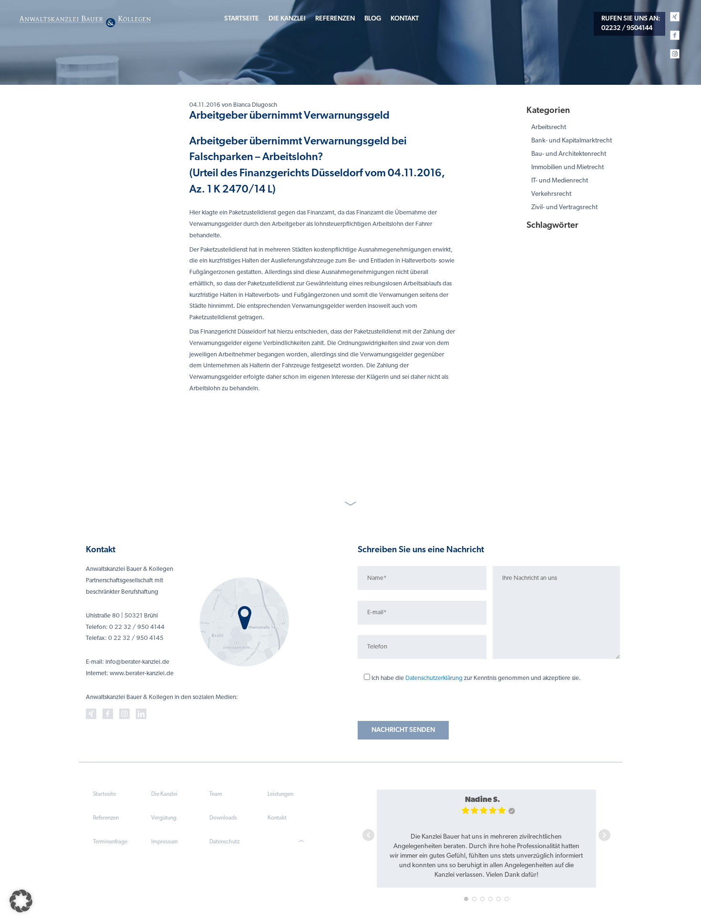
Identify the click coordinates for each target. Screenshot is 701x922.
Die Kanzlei (287, 18)
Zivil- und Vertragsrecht (564, 207)
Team (215, 794)
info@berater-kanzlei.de (137, 662)
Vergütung (163, 818)
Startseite (241, 18)
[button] (21, 901)
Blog (372, 18)
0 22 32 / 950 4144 (137, 627)
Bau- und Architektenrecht (568, 154)
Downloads (223, 818)
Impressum (164, 842)
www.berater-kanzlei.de (142, 673)
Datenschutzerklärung (434, 678)
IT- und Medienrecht (559, 180)
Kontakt (405, 18)
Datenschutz (224, 842)
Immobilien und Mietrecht (567, 167)
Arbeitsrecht (548, 127)
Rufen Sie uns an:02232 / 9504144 (630, 23)
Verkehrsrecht (551, 194)
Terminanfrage (110, 842)
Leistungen (280, 794)
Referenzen (335, 18)
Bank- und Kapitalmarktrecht (571, 140)
